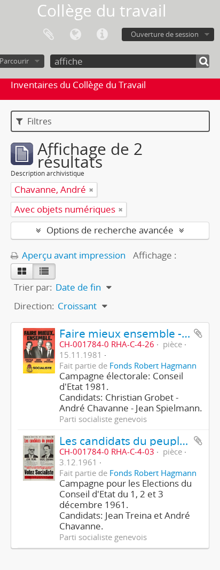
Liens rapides (102, 34)
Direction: (34, 306)
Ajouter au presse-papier (198, 333)
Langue (75, 34)
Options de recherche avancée (110, 230)
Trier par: (33, 287)
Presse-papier (48, 34)
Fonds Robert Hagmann (153, 365)
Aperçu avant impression (72, 255)
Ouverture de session (165, 34)
